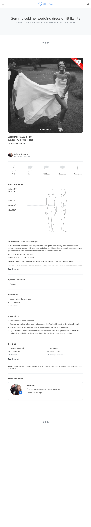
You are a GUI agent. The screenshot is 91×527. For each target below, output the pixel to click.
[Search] (88, 4)
